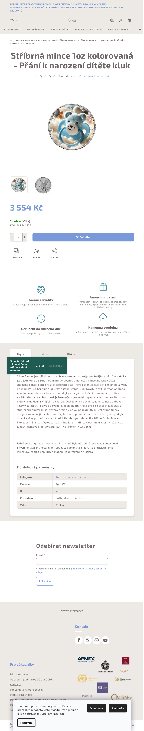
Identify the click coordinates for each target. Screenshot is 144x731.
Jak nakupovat (19, 674)
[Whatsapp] (97, 640)
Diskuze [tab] (72, 354)
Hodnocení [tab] (46, 354)
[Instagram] (88, 640)
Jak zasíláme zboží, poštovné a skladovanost (38, 699)
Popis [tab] (20, 354)
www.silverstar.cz (72, 610)
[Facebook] (79, 640)
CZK (12, 20)
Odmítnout (96, 708)
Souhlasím (117, 708)
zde (62, 713)
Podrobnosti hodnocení (94, 76)
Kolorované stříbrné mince (73, 477)
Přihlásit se (45, 581)
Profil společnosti (21, 694)
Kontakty (15, 684)
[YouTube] (105, 640)
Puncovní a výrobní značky (26, 689)
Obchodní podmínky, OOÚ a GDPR (31, 679)
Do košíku (85, 237)
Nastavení (26, 722)
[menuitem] (12, 30)
